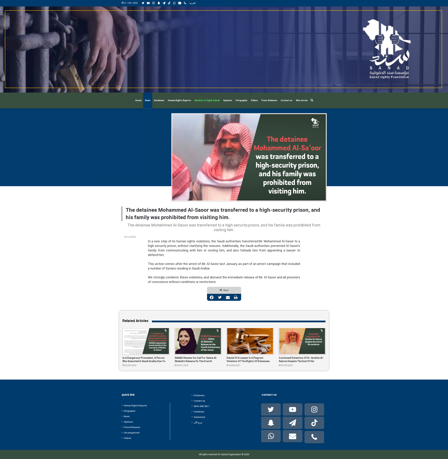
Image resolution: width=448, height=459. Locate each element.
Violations (199, 411)
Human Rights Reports (179, 100)
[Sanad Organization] (224, 49)
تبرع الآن (198, 422)
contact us (199, 400)
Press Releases (269, 100)
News (147, 100)
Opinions (227, 100)
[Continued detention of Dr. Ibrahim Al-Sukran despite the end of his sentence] (302, 341)
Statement (199, 417)
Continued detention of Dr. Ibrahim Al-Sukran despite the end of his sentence (301, 359)
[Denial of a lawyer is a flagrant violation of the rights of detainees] (250, 341)
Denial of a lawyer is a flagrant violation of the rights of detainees (248, 359)
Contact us (286, 100)
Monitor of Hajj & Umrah (207, 100)
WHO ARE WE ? (201, 406)
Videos (254, 100)
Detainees (159, 100)
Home (138, 100)
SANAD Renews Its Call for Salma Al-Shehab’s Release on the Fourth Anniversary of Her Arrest (196, 359)
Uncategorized (131, 432)
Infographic (241, 100)
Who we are (302, 100)
